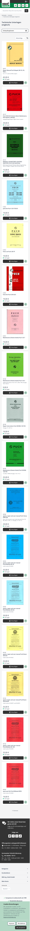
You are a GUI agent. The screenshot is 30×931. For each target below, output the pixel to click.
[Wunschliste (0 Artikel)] (19, 5)
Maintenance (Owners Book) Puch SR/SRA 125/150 (14, 471)
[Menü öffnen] (26, 5)
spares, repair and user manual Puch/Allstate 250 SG (11, 609)
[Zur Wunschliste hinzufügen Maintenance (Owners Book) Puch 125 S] (25, 392)
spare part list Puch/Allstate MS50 (12, 791)
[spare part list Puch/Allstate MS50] (15, 775)
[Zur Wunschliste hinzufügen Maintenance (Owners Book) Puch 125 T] (25, 347)
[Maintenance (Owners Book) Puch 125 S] (15, 365)
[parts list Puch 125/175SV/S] (15, 192)
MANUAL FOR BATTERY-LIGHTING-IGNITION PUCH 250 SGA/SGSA (12, 162)
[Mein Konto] (15, 5)
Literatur (10, 15)
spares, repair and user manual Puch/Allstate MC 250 (11, 746)
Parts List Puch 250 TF (9, 251)
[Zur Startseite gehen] (6, 3)
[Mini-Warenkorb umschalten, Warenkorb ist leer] (23, 5)
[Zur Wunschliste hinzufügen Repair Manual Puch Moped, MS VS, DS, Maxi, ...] (25, 82)
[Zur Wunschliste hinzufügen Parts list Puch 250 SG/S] (25, 304)
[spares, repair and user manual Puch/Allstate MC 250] (15, 729)
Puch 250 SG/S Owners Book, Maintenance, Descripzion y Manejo (15, 116)
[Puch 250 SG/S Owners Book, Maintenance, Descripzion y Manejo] (15, 100)
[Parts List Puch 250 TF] (15, 235)
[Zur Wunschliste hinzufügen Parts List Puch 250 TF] (25, 261)
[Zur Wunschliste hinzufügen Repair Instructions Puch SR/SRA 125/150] (25, 436)
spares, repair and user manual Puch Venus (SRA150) (15, 516)
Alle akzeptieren (20, 927)
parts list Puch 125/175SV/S (10, 208)
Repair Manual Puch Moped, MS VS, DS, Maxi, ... (14, 71)
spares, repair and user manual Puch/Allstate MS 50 (11, 563)
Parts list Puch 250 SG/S (9, 294)
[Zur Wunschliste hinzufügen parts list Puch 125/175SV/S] (25, 218)
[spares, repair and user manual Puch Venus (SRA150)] (15, 500)
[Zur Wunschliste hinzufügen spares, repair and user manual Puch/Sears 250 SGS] (25, 666)
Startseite (4, 15)
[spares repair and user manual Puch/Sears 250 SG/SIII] (15, 684)
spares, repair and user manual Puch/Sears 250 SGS (15, 654)
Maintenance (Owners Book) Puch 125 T (14, 337)
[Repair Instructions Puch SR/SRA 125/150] (15, 410)
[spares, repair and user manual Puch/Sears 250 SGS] (15, 638)
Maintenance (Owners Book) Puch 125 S (14, 380)
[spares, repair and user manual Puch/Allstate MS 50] (15, 547)
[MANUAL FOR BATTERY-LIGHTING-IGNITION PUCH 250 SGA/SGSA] (15, 146)
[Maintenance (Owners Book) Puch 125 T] (15, 321)
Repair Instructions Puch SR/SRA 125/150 (14, 426)
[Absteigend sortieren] (27, 38)
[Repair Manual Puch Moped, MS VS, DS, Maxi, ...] (15, 54)
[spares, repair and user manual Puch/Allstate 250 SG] (15, 592)
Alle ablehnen (21, 923)
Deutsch (5, 889)
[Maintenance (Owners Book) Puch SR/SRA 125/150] (15, 454)
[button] (15, 869)
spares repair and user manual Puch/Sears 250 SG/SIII (14, 700)
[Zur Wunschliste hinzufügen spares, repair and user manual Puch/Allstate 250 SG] (25, 620)
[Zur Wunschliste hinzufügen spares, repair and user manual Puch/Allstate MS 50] (25, 575)
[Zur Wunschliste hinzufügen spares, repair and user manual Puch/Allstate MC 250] (25, 757)
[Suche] (26, 10)
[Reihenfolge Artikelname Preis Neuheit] (20, 38)
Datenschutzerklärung (9, 917)
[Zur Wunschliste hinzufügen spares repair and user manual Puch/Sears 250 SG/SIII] (25, 712)
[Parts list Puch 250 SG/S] (15, 278)
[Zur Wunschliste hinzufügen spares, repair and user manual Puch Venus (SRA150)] (25, 529)
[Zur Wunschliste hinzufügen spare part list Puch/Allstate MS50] (25, 802)
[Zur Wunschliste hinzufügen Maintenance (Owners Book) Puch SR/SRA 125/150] (25, 482)
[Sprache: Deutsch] (26, 1)
